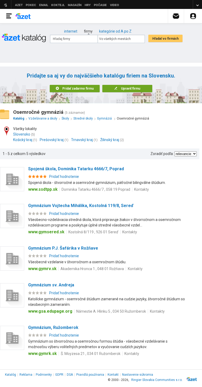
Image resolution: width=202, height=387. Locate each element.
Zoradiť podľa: (162, 154)
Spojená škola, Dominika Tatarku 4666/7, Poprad (76, 168)
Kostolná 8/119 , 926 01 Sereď (93, 232)
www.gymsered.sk (46, 231)
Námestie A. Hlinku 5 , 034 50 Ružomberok (111, 311)
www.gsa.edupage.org (50, 311)
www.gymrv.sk (42, 268)
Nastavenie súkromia (137, 374)
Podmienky (44, 374)
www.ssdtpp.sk (43, 189)
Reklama (25, 374)
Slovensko (21, 134)
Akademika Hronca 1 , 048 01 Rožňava (92, 269)
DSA (70, 374)
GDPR (59, 374)
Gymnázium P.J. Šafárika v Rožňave (63, 248)
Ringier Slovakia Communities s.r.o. (157, 380)
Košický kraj (22, 140)
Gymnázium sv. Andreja (51, 284)
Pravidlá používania (90, 374)
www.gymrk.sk (42, 353)
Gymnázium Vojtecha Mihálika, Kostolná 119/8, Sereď (80, 205)
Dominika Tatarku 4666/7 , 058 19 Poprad (96, 189)
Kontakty (141, 189)
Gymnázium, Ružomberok (53, 327)
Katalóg (10, 374)
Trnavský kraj (82, 140)
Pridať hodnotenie (64, 176)
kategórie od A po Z (115, 31)
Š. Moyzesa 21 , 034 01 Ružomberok (90, 354)
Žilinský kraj (109, 140)
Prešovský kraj (52, 140)
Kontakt (113, 374)
